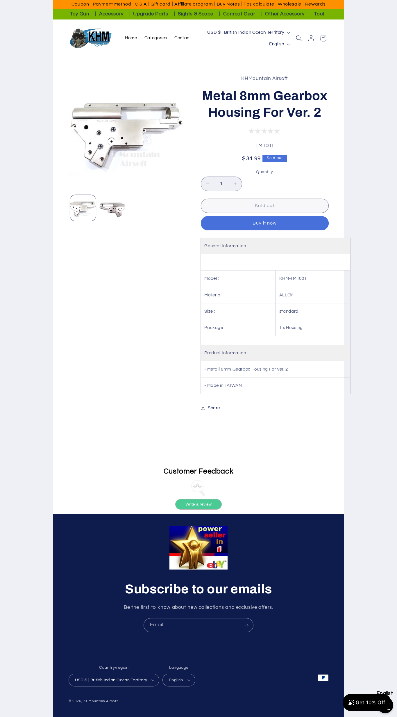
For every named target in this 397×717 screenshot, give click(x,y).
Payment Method (112, 4)
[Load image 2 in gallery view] (112, 208)
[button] (299, 38)
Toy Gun (79, 14)
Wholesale (289, 4)
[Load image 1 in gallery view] (83, 208)
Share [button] (214, 408)
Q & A (141, 4)
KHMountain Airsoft (100, 700)
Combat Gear (239, 14)
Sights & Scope (195, 14)
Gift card (161, 4)
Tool (319, 14)
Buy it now (265, 223)
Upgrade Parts (150, 14)
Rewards (315, 4)
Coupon (80, 4)
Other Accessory (284, 14)
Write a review (198, 504)
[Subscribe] (246, 625)
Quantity (264, 172)
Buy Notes (228, 4)
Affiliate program (193, 4)
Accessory (111, 14)
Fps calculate (259, 4)
